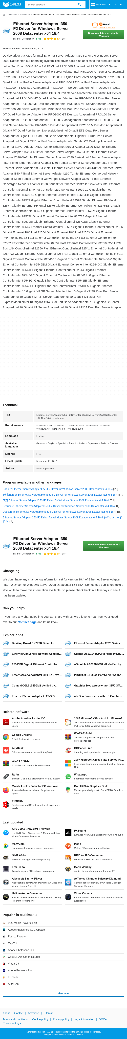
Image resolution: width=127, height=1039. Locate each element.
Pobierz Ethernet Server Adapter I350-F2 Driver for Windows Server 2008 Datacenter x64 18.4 (58, 489)
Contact (18, 1013)
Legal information (84, 1019)
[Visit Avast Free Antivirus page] (103, 25)
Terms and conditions (15, 1019)
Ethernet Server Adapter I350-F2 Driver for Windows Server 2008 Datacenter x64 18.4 (41, 29)
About (6, 1013)
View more (63, 993)
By (23, 38)
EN (116, 4)
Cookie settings (12, 1023)
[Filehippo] (12, 4)
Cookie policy (40, 1019)
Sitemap (48, 1013)
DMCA (103, 1019)
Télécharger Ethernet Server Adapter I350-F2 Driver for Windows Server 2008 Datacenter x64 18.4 (60, 494)
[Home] (4, 14)
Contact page (27, 622)
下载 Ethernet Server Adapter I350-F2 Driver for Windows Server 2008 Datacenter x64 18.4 (56, 500)
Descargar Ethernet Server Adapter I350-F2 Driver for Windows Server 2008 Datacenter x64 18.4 (59, 511)
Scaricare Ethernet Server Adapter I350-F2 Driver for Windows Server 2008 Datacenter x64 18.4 (59, 506)
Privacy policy (61, 1019)
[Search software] (79, 4)
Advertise (33, 1013)
